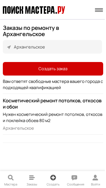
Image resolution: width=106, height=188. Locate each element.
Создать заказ (53, 69)
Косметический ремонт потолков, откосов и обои (52, 103)
